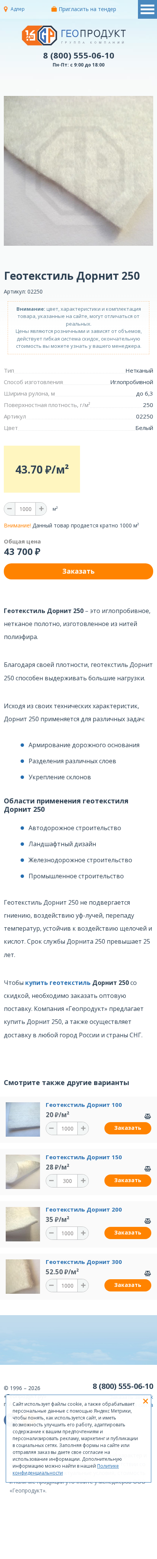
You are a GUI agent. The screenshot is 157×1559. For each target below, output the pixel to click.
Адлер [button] (18, 9)
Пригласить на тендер (87, 9)
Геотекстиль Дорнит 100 (84, 1104)
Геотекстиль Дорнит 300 (84, 1261)
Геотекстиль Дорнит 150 (84, 1157)
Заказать (127, 1127)
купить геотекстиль (58, 982)
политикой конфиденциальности (103, 1553)
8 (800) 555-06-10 (78, 55)
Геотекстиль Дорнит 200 (84, 1209)
